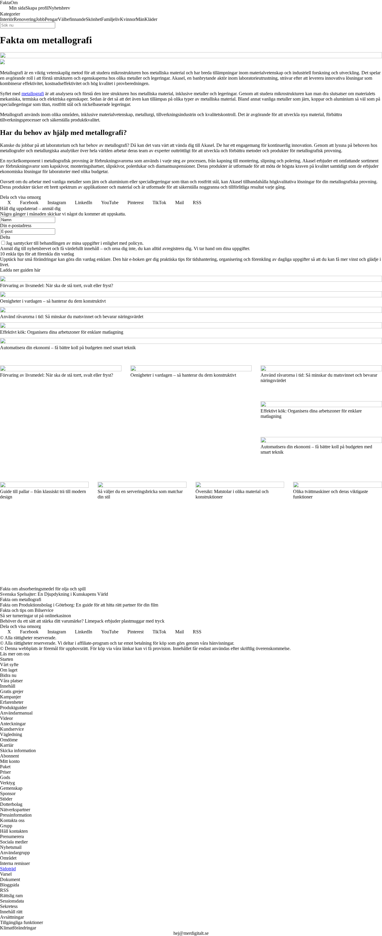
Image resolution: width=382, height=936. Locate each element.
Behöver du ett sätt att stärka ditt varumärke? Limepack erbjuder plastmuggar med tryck (82, 621)
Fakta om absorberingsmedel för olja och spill (43, 588)
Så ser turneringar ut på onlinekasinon (35, 615)
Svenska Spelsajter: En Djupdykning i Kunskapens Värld (54, 594)
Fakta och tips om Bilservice (26, 610)
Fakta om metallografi (20, 599)
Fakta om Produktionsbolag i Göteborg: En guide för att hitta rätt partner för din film (79, 604)
